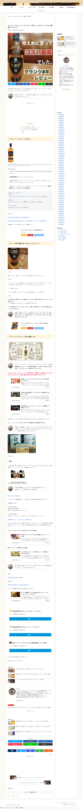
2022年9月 (61, 200)
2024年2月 (61, 169)
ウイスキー (10, 707)
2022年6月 (61, 206)
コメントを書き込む (30, 792)
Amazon (23, 235)
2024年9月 (61, 156)
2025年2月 (61, 147)
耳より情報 (62, 239)
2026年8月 (61, 114)
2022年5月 (61, 208)
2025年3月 (61, 145)
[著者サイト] (17, 700)
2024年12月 (62, 151)
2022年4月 (61, 209)
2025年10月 (62, 133)
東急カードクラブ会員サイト (14, 495)
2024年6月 (61, 162)
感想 (50, 707)
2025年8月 (61, 136)
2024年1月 (61, 171)
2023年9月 (61, 178)
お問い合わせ (64, 802)
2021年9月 (61, 222)
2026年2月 (61, 125)
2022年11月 (62, 197)
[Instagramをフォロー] (20, 700)
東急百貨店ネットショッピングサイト (16, 519)
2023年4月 (61, 188)
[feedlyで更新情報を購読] (21, 700)
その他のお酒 (63, 232)
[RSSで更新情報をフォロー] (23, 700)
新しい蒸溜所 (63, 237)
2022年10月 (62, 198)
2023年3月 (61, 189)
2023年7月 (61, 182)
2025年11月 (62, 131)
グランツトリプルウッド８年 (28, 707)
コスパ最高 (36, 707)
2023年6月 (61, 184)
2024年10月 (62, 155)
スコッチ (41, 707)
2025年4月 (61, 144)
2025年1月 (61, 149)
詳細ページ (30, 619)
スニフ (18, 689)
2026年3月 (61, 124)
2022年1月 (61, 215)
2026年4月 (61, 122)
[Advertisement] (30, 20)
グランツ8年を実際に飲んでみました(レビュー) (30, 128)
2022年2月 (61, 213)
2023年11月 (62, 175)
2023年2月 (61, 191)
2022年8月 (61, 202)
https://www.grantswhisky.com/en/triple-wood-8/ (18, 217)
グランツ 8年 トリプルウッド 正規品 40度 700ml (32, 230)
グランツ (15, 707)
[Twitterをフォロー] (18, 700)
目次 (29, 123)
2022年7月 (61, 204)
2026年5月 (61, 120)
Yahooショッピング (38, 235)
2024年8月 (61, 158)
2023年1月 (61, 193)
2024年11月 (62, 153)
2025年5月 (61, 142)
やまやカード (11, 456)
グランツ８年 (21, 707)
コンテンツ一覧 (58, 802)
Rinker (25, 325)
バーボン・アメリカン (65, 234)
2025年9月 (61, 134)
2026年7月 (61, 116)
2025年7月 (61, 138)
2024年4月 (61, 166)
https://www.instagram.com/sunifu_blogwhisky (18, 584)
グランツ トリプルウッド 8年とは (28, 126)
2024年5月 (61, 164)
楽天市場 (30, 235)
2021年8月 (61, 224)
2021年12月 (62, 217)
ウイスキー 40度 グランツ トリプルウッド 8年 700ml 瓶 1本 (34, 323)
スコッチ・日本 (11, 705)
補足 (23, 131)
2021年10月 (62, 220)
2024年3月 (61, 167)
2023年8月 (61, 180)
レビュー (46, 707)
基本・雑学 (62, 236)
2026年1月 (61, 127)
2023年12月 (62, 173)
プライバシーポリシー (72, 802)
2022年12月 (62, 195)
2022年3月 (61, 211)
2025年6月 (61, 140)
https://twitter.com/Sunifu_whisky (15, 577)
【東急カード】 (28, 519)
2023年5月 (61, 186)
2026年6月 (61, 118)
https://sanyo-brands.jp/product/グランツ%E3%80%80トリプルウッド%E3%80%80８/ (27, 221)
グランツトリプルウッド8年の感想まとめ (29, 129)
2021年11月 (62, 219)
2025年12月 (62, 129)
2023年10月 (62, 177)
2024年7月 (61, 160)
